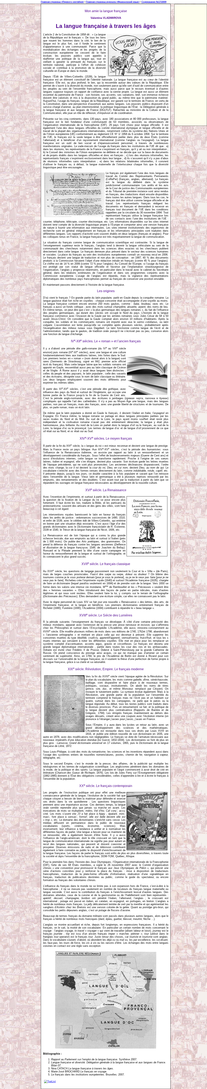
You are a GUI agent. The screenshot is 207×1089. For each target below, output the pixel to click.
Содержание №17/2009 (154, 2)
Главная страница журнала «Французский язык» (112, 2)
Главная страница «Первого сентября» (62, 2)
